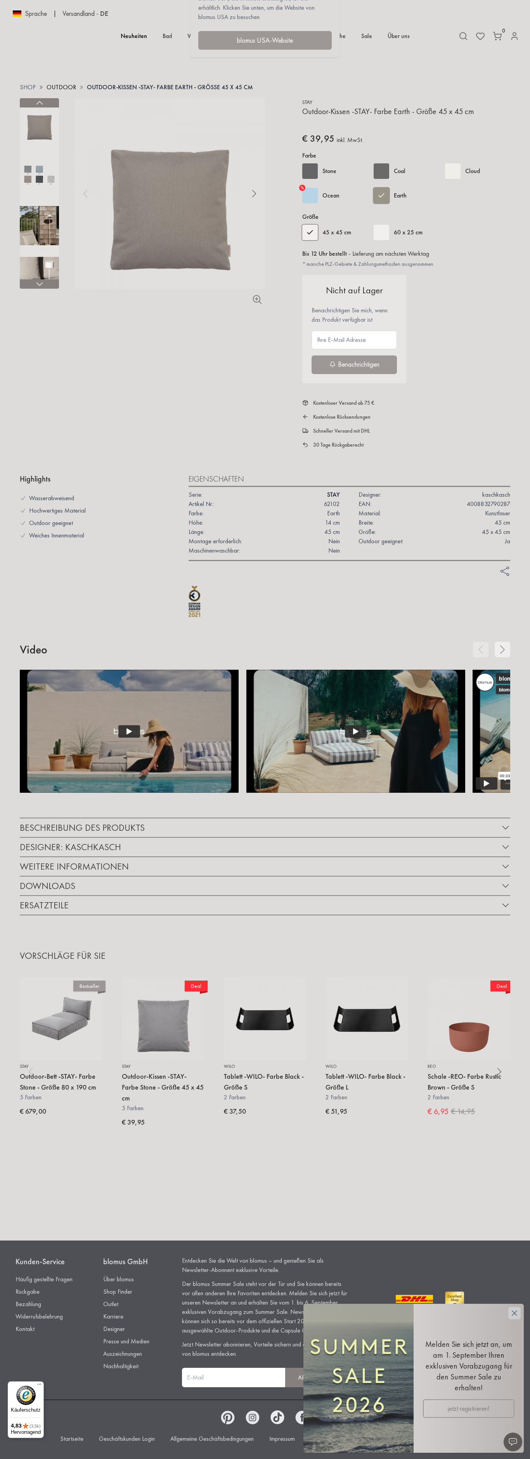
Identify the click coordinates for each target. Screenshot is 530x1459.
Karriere (113, 1316)
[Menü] (39, 1386)
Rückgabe (28, 1291)
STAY (307, 102)
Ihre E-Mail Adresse (341, 340)
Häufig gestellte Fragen (44, 1279)
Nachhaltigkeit (121, 1366)
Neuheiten (134, 36)
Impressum (282, 1439)
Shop (28, 87)
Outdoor (61, 87)
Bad (167, 36)
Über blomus (118, 1279)
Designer (114, 1329)
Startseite (71, 1439)
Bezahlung (28, 1304)
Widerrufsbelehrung (39, 1316)
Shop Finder (117, 1291)
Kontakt (25, 1329)
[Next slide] (39, 284)
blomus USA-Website (265, 40)
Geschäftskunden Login (127, 1439)
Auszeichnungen (122, 1354)
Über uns (399, 36)
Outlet (110, 1304)
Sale (366, 36)
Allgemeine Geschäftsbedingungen (212, 1439)
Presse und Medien (126, 1341)
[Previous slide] (39, 102)
